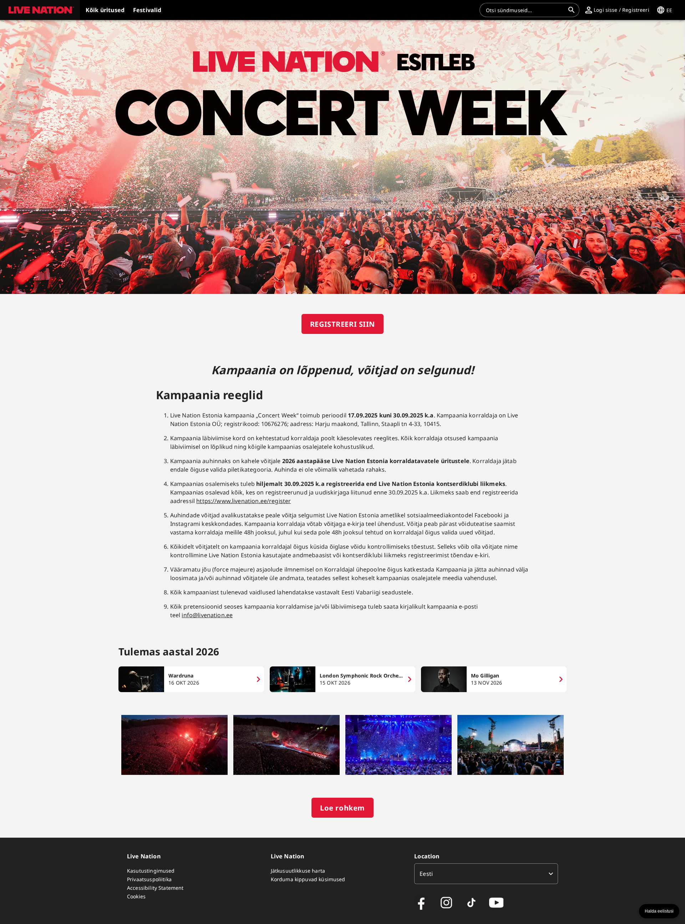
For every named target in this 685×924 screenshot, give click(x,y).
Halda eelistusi (659, 911)
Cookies (136, 896)
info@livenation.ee (207, 615)
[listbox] (486, 874)
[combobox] (525, 10)
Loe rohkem (342, 808)
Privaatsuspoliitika (149, 879)
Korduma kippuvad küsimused (308, 879)
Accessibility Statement (155, 887)
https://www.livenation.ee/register (243, 501)
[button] (40, 10)
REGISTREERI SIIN (342, 324)
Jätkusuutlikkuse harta (298, 870)
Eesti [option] (426, 874)
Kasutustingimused (151, 870)
